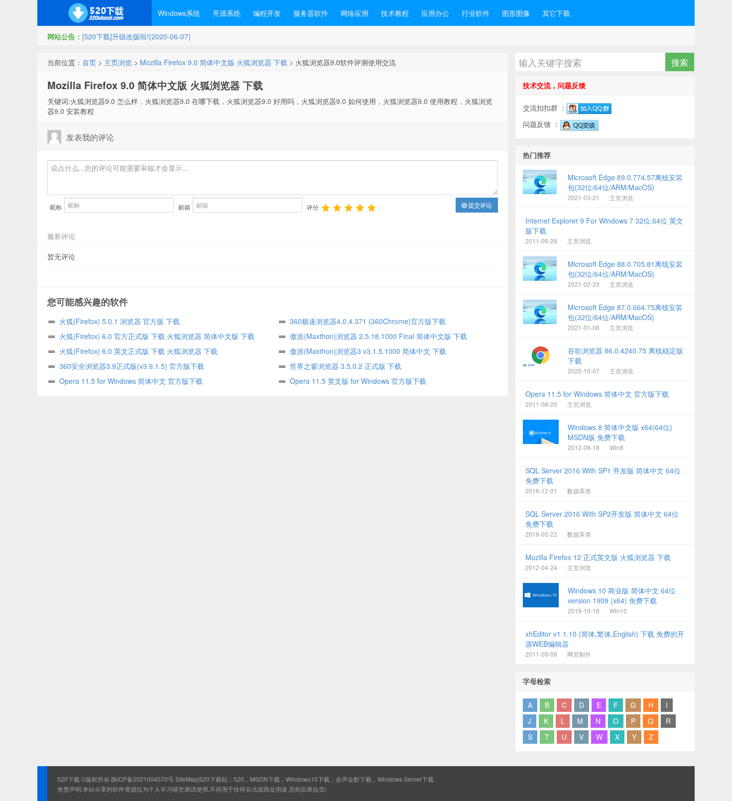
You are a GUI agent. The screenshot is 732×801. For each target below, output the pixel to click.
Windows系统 (179, 13)
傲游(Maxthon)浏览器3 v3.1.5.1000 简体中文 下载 (368, 351)
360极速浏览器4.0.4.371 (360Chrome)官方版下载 (368, 321)
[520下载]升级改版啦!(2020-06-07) (136, 36)
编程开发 (267, 13)
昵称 (56, 207)
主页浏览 (118, 62)
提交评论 (479, 205)
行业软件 (475, 13)
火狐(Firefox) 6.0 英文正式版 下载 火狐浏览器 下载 (138, 351)
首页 (89, 62)
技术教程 (395, 13)
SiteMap (186, 779)
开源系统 (227, 13)
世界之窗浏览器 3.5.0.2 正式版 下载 (345, 366)
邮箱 (184, 207)
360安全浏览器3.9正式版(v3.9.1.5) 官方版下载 (131, 366)
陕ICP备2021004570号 (142, 779)
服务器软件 (310, 13)
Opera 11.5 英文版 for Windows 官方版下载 (358, 381)
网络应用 (354, 13)
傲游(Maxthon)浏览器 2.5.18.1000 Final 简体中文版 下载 (378, 336)
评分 (313, 207)
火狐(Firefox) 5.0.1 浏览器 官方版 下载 (119, 321)
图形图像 (516, 13)
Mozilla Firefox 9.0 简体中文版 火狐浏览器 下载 (213, 62)
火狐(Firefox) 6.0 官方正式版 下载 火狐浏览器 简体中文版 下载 (156, 336)
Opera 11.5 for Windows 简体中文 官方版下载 (131, 381)
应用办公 (435, 13)
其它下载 (556, 13)
